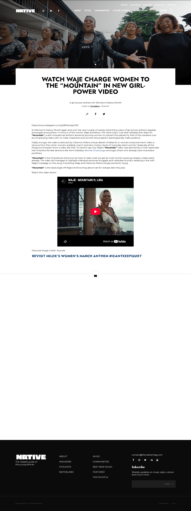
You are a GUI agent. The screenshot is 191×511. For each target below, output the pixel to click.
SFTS (153, 10)
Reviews (124, 5)
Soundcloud (151, 460)
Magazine (65, 461)
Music (78, 10)
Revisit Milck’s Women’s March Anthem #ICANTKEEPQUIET (87, 255)
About (63, 456)
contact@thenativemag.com (147, 455)
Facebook (58, 11)
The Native (95, 106)
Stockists (147, 5)
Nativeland (160, 5)
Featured (99, 472)
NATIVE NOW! (140, 10)
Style (87, 10)
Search (171, 10)
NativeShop (135, 5)
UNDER (162, 10)
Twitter (51, 11)
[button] (95, 64)
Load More (95, 429)
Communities (101, 10)
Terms (174, 503)
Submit (167, 484)
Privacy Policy (163, 503)
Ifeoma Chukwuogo (95, 150)
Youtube (157, 460)
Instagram (43, 11)
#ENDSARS (171, 5)
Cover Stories (121, 10)
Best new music (102, 467)
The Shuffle (100, 477)
